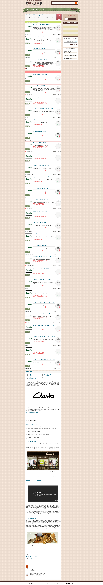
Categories (38, 9)
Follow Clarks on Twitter (33, 558)
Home (28, 9)
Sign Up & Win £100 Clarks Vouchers (41, 59)
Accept (68, 583)
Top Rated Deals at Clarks (33, 375)
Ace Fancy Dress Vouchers (69, 54)
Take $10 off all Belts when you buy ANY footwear (44, 256)
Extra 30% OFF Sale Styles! (39, 131)
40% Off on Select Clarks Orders (40, 188)
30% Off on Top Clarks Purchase (40, 199)
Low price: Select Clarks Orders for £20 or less (44, 336)
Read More (72, 583)
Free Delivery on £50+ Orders (40, 97)
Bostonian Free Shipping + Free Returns (42, 279)
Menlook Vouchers (67, 52)
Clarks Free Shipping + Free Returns (41, 268)
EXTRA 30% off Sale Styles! (39, 142)
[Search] (76, 3)
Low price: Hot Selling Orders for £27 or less (43, 313)
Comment (54, 34)
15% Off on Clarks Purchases (40, 245)
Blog (44, 9)
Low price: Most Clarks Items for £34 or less (43, 325)
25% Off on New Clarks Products (40, 74)
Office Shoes (28, 480)
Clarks (34, 22)
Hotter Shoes (39, 480)
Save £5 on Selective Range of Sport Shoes (43, 36)
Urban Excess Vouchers (68, 58)
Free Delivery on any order (39, 154)
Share (60, 34)
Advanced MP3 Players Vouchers (70, 55)
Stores (32, 9)
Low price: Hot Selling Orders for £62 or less (43, 302)
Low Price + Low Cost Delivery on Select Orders (44, 291)
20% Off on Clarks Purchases (40, 211)
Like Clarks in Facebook (33, 560)
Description (31, 374)
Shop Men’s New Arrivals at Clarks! (41, 165)
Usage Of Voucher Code (33, 377)
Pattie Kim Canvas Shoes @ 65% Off (41, 24)
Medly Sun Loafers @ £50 (39, 48)
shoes (27, 448)
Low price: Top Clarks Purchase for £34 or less (44, 348)
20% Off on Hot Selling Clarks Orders (41, 234)
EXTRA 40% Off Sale (38, 119)
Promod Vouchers (67, 51)
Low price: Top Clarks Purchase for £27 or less (44, 359)
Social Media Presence (48, 375)
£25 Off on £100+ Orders (39, 85)
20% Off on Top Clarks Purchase (40, 222)
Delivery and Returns (47, 374)
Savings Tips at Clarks (32, 378)
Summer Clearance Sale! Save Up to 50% (43, 108)
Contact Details (46, 377)
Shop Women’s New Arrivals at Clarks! (42, 176)
